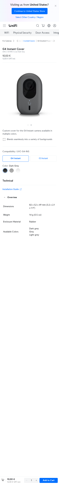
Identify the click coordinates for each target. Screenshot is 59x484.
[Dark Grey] (5, 170)
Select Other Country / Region (29, 17)
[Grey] (11, 170)
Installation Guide (11, 189)
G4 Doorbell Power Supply (46, 41)
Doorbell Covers (29, 41)
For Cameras (7, 41)
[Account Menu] (54, 25)
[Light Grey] (18, 170)
